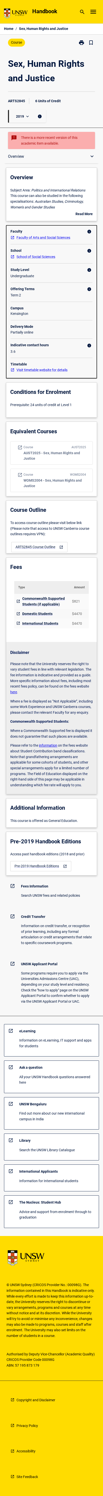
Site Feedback (27, 1477)
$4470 (77, 614)
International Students (40, 623)
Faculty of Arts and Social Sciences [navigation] (43, 238)
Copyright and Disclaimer (35, 1400)
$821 (76, 601)
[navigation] (39, 547)
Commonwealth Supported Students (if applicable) (43, 601)
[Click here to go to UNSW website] (15, 14)
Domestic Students (37, 614)
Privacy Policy (27, 1426)
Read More (84, 214)
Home (9, 29)
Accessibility (26, 1451)
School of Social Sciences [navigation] (35, 257)
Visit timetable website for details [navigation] (42, 370)
